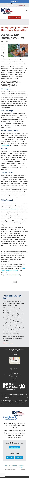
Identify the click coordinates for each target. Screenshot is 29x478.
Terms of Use (7, 465)
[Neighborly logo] (14, 1)
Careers (14, 381)
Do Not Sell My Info (10, 467)
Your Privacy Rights (19, 467)
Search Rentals (7, 3)
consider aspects (5, 145)
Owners (17, 3)
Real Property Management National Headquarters (14, 375)
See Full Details (9, 343)
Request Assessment (14, 17)
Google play (19, 457)
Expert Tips (23, 3)
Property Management (13, 275)
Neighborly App (14, 376)
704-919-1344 (11, 5)
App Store (10, 457)
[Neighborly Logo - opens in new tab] (14, 418)
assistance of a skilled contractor (10, 209)
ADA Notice (7, 397)
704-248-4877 (22, 5)
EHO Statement (14, 378)
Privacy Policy (14, 465)
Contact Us (14, 371)
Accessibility (21, 465)
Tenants (12, 3)
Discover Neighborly (14, 447)
